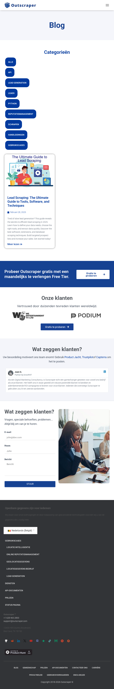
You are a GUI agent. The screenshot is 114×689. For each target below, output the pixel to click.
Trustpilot (87, 357)
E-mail (7, 432)
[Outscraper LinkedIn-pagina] (18, 641)
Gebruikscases (16, 145)
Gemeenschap (29, 668)
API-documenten (14, 590)
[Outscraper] (21, 5)
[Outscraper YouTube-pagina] (31, 641)
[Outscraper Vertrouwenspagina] (43, 641)
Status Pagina (12, 605)
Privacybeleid (35, 675)
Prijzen (9, 598)
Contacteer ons (79, 668)
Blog (16, 668)
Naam (7, 445)
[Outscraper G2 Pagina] (62, 641)
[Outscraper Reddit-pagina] (12, 641)
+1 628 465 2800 (11, 618)
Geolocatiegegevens (18, 561)
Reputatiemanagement (20, 114)
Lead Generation (17, 83)
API (9, 72)
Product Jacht (72, 357)
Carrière (96, 668)
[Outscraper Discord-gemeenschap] (37, 641)
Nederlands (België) (21, 530)
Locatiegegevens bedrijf (20, 569)
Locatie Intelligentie (18, 547)
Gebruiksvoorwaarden (58, 675)
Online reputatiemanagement (23, 554)
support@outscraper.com (15, 621)
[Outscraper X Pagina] (24, 641)
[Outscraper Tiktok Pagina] (49, 641)
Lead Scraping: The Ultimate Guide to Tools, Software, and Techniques (28, 201)
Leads (11, 93)
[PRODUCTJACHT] (68, 641)
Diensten (10, 583)
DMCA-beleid (79, 675)
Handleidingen (16, 135)
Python (12, 103)
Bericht (8, 459)
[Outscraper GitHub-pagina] (6, 641)
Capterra (101, 357)
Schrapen (13, 124)
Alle (10, 62)
